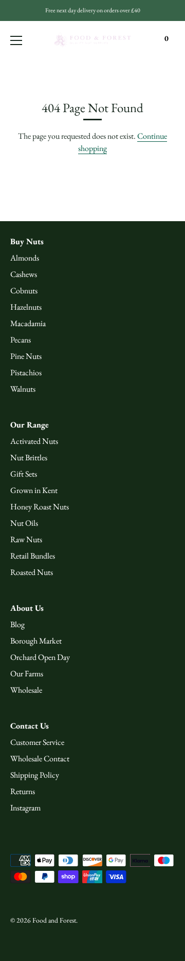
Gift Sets (23, 473)
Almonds (24, 257)
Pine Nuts (26, 356)
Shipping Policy (34, 775)
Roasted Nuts (31, 572)
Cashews (23, 274)
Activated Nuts (34, 441)
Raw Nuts (26, 539)
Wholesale (26, 690)
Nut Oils (24, 523)
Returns (22, 791)
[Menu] (16, 40)
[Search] (145, 42)
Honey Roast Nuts (39, 506)
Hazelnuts (26, 307)
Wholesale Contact (39, 758)
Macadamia (28, 323)
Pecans (20, 339)
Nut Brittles (28, 457)
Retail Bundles (32, 555)
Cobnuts (24, 290)
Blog (17, 624)
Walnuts (22, 388)
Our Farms (26, 673)
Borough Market (36, 640)
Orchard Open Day (40, 657)
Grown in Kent (34, 490)
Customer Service (37, 742)
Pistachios (26, 372)
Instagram (25, 807)
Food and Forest (54, 920)
